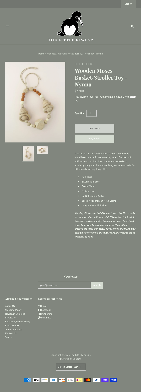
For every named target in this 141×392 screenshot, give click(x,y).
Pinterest (46, 317)
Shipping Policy (13, 309)
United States (69, 366)
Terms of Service (13, 329)
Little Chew (84, 64)
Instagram (46, 313)
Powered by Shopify (70, 358)
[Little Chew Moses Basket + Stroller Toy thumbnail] (28, 154)
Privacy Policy (12, 325)
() (128, 3)
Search (8, 337)
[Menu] (7, 26)
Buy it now (94, 138)
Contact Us (11, 333)
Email (44, 305)
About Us (10, 305)
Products (51, 53)
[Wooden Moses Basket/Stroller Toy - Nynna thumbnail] (42, 150)
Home (41, 53)
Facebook (46, 309)
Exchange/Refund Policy (17, 321)
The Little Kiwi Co (80, 354)
